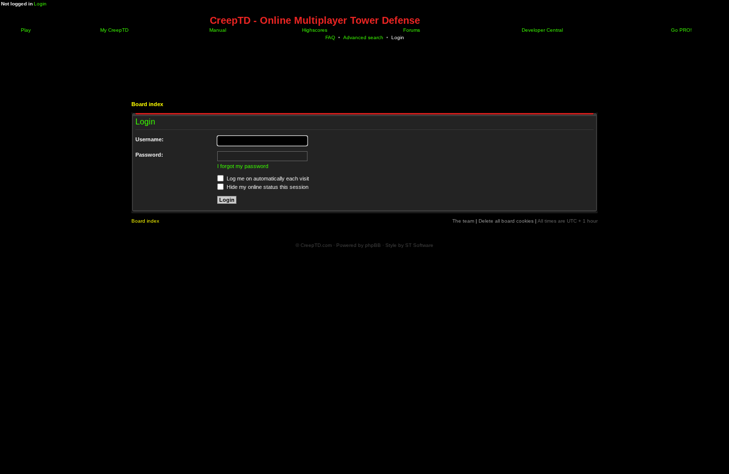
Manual (217, 30)
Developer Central (541, 30)
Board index (147, 104)
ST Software (419, 245)
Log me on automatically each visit (267, 178)
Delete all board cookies (506, 221)
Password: (149, 155)
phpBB (373, 245)
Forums (411, 30)
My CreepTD (113, 30)
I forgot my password (242, 166)
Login (40, 3)
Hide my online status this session (266, 187)
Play (25, 30)
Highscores (314, 30)
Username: (149, 139)
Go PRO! (680, 30)
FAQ (330, 37)
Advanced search (363, 37)
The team (463, 221)
